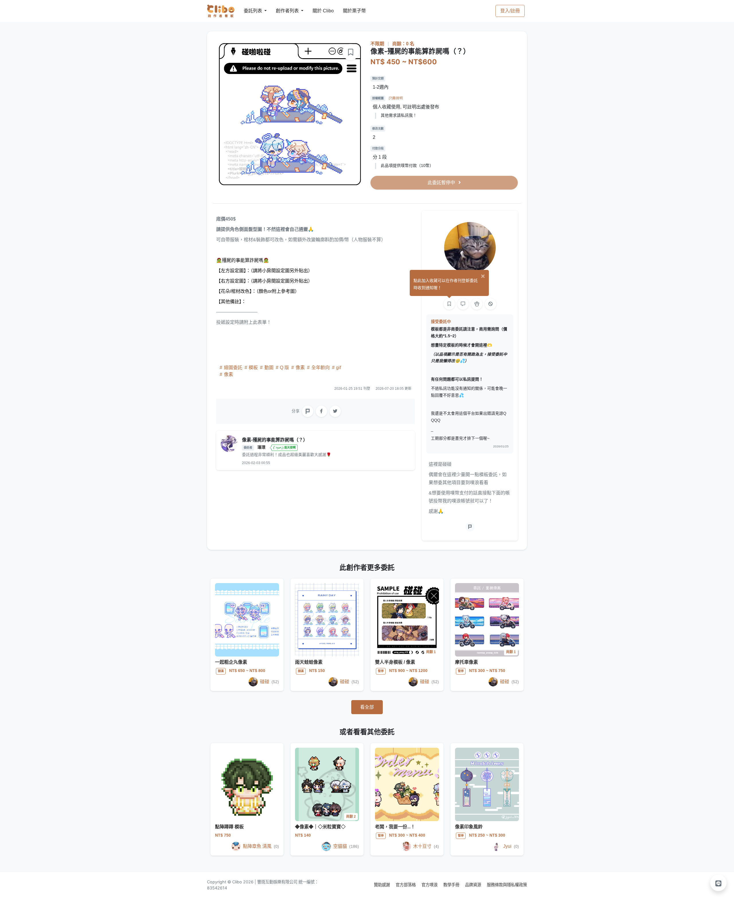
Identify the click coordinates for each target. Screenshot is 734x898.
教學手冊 (451, 884)
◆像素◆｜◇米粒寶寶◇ (320, 826)
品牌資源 (473, 884)
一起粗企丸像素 (231, 662)
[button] (718, 882)
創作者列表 (283, 10)
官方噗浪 (430, 884)
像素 (300, 367)
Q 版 (284, 367)
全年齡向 (320, 367)
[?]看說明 (396, 98)
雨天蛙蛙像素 (309, 662)
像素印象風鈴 (469, 826)
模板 (253, 367)
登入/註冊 (510, 10)
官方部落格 (406, 884)
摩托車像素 (466, 662)
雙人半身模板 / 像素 (395, 662)
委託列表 (249, 10)
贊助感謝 (382, 884)
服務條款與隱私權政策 (507, 884)
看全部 (367, 707)
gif (338, 367)
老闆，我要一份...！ (395, 826)
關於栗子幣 (348, 10)
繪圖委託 (233, 367)
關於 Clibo (318, 10)
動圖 (269, 367)
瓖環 (262, 447)
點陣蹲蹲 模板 (229, 826)
